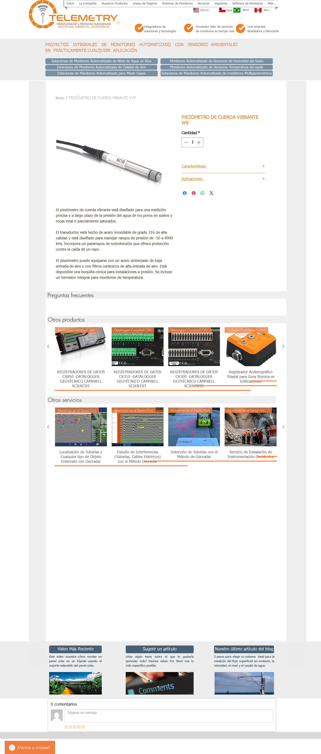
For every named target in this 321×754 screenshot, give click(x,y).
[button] (114, 3)
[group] (165, 306)
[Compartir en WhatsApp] (202, 193)
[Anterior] (48, 346)
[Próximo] (295, 670)
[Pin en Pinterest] (193, 193)
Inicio (60, 97)
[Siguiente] (283, 346)
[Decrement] (185, 142)
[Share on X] (211, 193)
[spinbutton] (192, 142)
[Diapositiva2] (162, 686)
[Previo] (26, 670)
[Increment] (199, 142)
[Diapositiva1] (158, 686)
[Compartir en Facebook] (185, 193)
